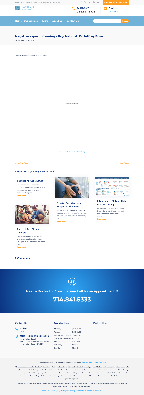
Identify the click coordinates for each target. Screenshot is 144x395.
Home (18, 21)
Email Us (113, 8)
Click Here (113, 11)
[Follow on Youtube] (98, 2)
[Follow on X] (85, 2)
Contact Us (73, 21)
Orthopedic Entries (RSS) (51, 391)
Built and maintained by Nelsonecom (89, 391)
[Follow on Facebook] (81, 2)
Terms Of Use (100, 362)
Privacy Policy (88, 362)
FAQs (45, 21)
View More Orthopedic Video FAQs (72, 152)
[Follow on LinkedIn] (89, 2)
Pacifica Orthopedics (26, 40)
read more (21, 195)
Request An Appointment (30, 180)
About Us (57, 21)
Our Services (31, 21)
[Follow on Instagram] (93, 2)
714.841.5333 (25, 332)
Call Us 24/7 (83, 8)
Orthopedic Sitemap (68, 391)
